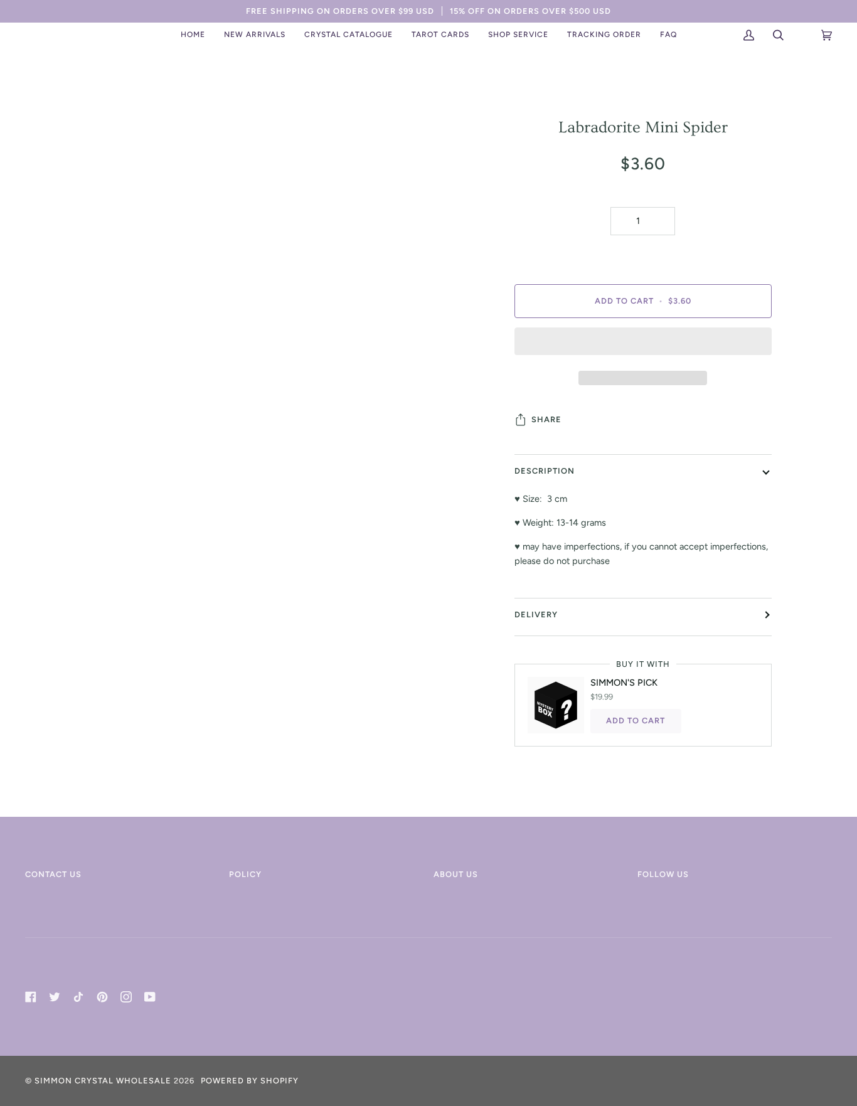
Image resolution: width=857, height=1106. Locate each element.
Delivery (536, 614)
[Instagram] (126, 996)
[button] (255, 35)
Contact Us (53, 874)
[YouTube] (150, 996)
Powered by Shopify (250, 1080)
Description (544, 471)
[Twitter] (54, 996)
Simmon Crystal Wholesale (103, 1080)
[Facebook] (30, 996)
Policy (245, 874)
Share (546, 419)
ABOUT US (456, 874)
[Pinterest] (102, 996)
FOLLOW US (663, 874)
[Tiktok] (78, 996)
